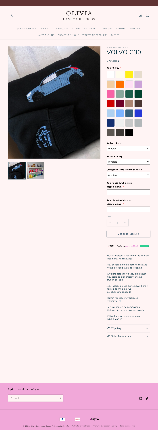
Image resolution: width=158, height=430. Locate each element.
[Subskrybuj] (59, 398)
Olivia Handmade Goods (41, 426)
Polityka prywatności (81, 426)
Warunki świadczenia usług (105, 426)
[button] (11, 15)
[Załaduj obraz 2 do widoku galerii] (35, 170)
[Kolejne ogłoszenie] (149, 3)
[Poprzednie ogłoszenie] (8, 3)
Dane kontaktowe (127, 426)
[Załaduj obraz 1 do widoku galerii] (16, 170)
